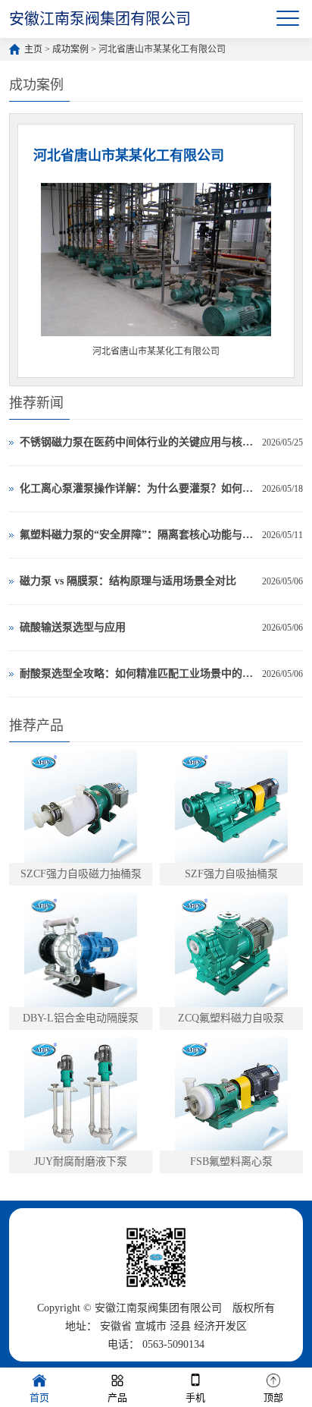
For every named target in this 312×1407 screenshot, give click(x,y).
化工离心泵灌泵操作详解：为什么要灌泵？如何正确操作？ (137, 488)
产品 (117, 1397)
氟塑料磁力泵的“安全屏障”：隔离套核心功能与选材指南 (137, 534)
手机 (195, 1397)
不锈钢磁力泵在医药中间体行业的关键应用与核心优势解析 (137, 442)
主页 (33, 49)
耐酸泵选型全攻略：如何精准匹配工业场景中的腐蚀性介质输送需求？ (137, 673)
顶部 (273, 1397)
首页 (39, 1397)
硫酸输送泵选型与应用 (73, 627)
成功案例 (70, 49)
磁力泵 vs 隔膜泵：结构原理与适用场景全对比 (128, 581)
